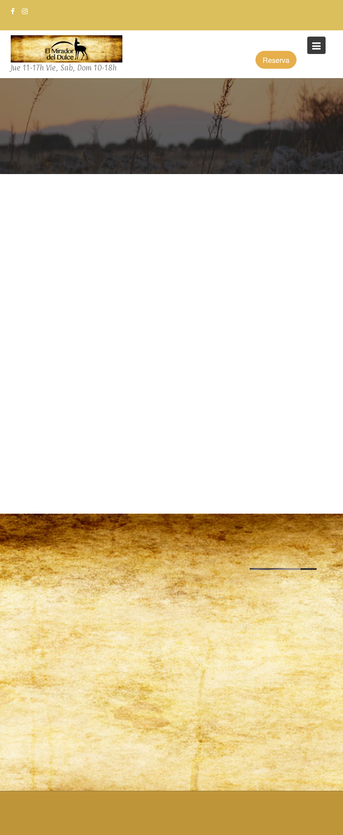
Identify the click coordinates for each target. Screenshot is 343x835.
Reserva (276, 60)
